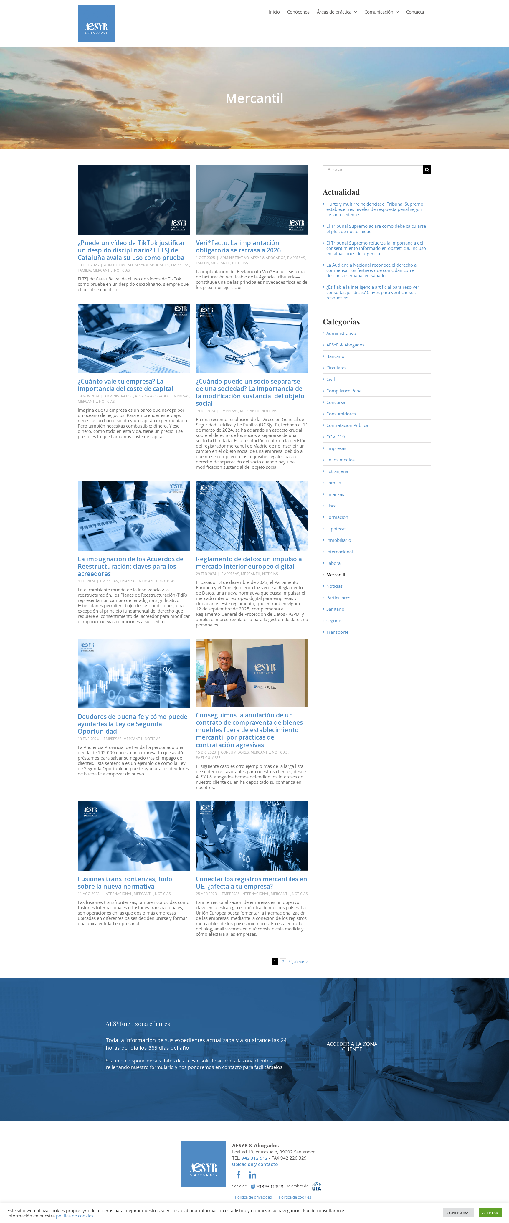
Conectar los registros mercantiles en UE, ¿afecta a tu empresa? (251, 882)
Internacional (118, 893)
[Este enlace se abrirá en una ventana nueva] (267, 1186)
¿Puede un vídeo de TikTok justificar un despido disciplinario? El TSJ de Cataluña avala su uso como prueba (131, 250)
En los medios (340, 459)
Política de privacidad (253, 1197)
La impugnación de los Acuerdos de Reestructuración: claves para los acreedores (131, 566)
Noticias (122, 270)
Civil (330, 379)
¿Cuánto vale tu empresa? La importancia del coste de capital (125, 385)
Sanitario (335, 609)
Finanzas (128, 581)
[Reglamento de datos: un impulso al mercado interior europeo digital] (252, 516)
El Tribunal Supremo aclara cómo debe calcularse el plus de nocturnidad (376, 228)
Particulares (208, 757)
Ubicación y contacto (255, 1164)
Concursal (336, 402)
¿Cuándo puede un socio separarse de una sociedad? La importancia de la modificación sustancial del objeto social (250, 392)
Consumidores (235, 752)
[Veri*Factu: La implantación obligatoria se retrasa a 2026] (252, 200)
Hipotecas (336, 528)
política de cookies (74, 1216)
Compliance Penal (344, 390)
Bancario (335, 356)
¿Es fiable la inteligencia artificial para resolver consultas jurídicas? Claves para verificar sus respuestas (372, 292)
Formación (337, 517)
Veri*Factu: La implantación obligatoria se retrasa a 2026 (238, 246)
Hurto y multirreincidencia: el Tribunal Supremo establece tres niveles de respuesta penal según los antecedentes (374, 209)
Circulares (336, 367)
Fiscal (332, 505)
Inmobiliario (338, 540)
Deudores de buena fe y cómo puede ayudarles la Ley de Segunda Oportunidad (132, 723)
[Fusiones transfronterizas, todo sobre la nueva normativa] (134, 836)
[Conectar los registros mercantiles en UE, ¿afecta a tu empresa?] (252, 836)
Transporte (337, 632)
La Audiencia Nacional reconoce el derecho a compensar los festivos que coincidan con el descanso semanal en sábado (371, 270)
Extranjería (337, 471)
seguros (334, 620)
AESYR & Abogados (152, 265)
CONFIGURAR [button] (459, 1212)
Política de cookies (295, 1197)
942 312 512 (255, 1158)
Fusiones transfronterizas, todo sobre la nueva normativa (125, 882)
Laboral (334, 563)
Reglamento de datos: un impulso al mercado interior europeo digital (250, 562)
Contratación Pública (347, 425)
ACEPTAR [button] (490, 1212)
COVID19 (335, 436)
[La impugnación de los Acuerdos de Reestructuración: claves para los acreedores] (134, 516)
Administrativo (118, 265)
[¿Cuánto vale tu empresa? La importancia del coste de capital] (134, 338)
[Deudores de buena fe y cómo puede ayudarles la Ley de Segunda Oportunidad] (134, 673)
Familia (84, 270)
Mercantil (102, 270)
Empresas (180, 265)
